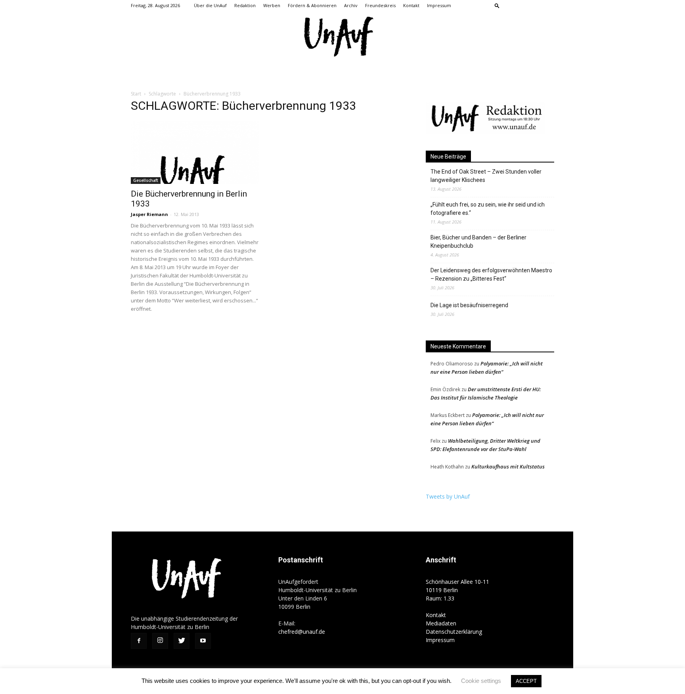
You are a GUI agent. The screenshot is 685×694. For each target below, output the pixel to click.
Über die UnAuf (210, 5)
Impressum (439, 5)
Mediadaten (441, 623)
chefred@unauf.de (301, 631)
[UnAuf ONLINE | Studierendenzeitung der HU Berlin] (342, 37)
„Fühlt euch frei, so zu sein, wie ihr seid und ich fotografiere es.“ (488, 208)
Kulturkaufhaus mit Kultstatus (508, 466)
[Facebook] (509, 5)
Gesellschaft (145, 180)
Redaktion (245, 5)
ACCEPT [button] (526, 681)
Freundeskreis (380, 5)
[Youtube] (548, 5)
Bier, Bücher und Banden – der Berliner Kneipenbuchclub (478, 241)
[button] (497, 5)
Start (136, 93)
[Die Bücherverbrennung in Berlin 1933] (195, 152)
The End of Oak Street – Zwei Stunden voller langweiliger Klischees (486, 175)
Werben (271, 5)
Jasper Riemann (149, 214)
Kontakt (411, 5)
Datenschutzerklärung (454, 631)
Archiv (351, 5)
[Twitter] (535, 5)
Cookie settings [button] (481, 680)
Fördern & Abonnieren (312, 5)
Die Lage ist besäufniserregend (469, 305)
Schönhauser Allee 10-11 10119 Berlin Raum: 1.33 (457, 590)
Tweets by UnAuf (448, 496)
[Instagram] (522, 5)
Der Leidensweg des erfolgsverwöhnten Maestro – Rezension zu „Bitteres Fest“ (491, 274)
